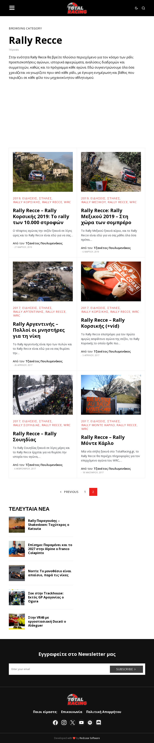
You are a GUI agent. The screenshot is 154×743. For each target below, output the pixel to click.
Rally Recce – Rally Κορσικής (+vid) (103, 323)
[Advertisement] (77, 110)
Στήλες (45, 198)
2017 (16, 308)
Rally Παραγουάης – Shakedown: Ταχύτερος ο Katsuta (48, 524)
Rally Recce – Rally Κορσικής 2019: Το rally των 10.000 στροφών (41, 216)
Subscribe (124, 669)
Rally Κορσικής (26, 202)
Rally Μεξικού (93, 202)
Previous (71, 492)
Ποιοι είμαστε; (45, 712)
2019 (16, 198)
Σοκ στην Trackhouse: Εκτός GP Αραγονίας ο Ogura (46, 597)
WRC (67, 202)
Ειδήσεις (29, 198)
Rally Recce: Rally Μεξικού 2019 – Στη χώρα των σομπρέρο (106, 216)
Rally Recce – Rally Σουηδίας (35, 436)
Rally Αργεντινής (28, 312)
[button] (12, 8)
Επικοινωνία (71, 712)
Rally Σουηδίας (26, 425)
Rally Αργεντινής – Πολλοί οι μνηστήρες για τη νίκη (39, 330)
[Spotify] (90, 723)
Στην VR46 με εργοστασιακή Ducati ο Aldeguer (47, 621)
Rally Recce (52, 202)
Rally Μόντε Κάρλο (98, 425)
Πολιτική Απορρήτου (103, 712)
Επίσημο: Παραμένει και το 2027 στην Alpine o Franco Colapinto (50, 549)
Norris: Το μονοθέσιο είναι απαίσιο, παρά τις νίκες (49, 573)
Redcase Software (90, 738)
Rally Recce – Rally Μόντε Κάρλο (103, 440)
